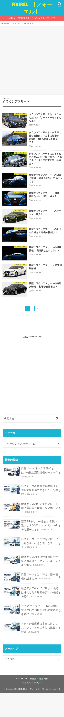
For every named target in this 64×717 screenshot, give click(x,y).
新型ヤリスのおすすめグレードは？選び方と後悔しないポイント (39, 507)
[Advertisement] (32, 60)
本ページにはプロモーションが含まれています (33, 18)
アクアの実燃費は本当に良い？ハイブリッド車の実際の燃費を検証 (39, 627)
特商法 (33, 679)
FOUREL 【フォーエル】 (32, 8)
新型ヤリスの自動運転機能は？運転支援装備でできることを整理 (39, 490)
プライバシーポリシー (32, 683)
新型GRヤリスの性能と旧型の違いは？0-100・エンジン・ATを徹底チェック (39, 525)
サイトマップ (21, 679)
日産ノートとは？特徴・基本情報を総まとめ (39, 576)
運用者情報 (44, 679)
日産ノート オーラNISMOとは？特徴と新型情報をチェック (39, 472)
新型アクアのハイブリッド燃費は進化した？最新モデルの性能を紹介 (39, 592)
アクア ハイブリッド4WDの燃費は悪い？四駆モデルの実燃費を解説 (39, 609)
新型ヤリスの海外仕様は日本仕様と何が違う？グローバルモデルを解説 (39, 560)
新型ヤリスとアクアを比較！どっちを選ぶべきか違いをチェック (39, 543)
